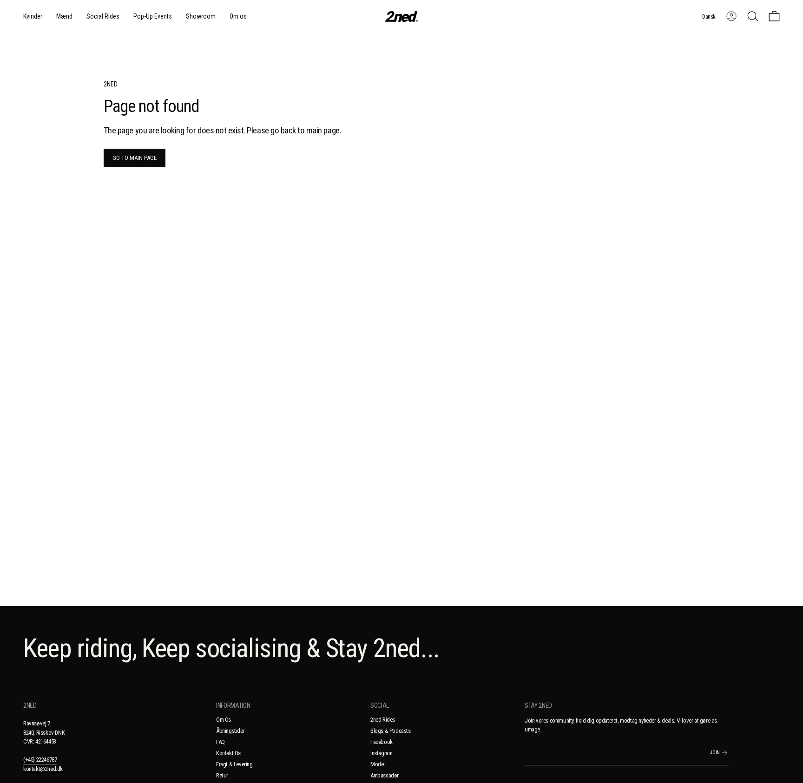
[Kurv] (774, 16)
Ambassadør (384, 775)
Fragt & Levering (234, 764)
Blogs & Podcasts (390, 730)
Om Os (223, 719)
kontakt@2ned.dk (43, 768)
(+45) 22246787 (40, 759)
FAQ (220, 741)
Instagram (381, 753)
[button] (32, 16)
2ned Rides (382, 719)
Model (377, 764)
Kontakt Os (228, 753)
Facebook (381, 741)
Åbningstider (230, 730)
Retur (222, 775)
